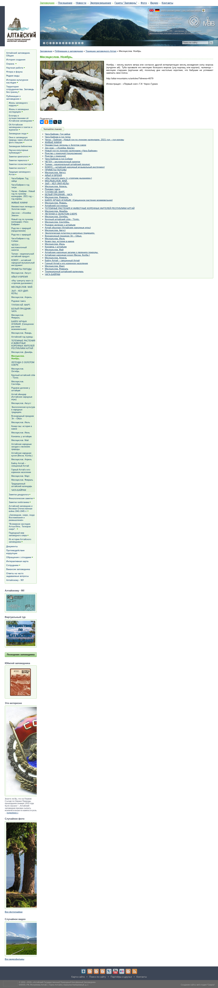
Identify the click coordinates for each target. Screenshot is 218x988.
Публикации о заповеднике (69, 51)
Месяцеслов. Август (55, 230)
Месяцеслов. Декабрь (56, 211)
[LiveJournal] (60, 122)
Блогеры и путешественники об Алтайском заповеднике (20, 118)
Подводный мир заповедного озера (18, 534)
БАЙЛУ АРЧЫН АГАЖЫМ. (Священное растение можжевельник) (79, 200)
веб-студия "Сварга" (206, 985)
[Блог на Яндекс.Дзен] (102, 971)
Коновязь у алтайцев (56, 246)
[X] (55, 122)
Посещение (65, 2)
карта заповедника (170, 10)
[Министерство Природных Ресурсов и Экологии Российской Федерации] (203, 10)
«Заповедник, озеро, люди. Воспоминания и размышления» (22, 517)
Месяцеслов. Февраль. (57, 197)
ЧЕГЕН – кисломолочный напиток (62, 161)
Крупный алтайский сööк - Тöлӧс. (62, 219)
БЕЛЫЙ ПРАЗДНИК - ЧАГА (58, 194)
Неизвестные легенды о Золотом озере (65, 145)
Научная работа (14, 67)
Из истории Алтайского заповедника (20, 540)
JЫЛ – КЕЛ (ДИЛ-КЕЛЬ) (57, 183)
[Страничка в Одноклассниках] (96, 971)
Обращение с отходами (18, 557)
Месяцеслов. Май (54, 249)
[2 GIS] (128, 971)
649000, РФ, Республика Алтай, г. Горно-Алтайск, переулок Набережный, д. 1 (53, 985)
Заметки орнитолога (18, 156)
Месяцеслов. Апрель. (56, 186)
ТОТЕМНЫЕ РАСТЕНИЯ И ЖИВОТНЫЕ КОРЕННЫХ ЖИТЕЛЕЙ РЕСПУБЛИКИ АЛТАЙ (90, 208)
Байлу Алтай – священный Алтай (62, 260)
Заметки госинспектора (20, 164)
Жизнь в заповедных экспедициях (19, 110)
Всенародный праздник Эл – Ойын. (63, 236)
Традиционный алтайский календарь (64, 271)
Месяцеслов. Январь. (56, 202)
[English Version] (151, 10)
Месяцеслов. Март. (55, 266)
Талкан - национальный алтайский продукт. (67, 164)
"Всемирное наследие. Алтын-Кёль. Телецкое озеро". (20, 526)
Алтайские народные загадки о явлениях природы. (71, 252)
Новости (81, 2)
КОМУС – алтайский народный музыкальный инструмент (75, 167)
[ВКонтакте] (42, 122)
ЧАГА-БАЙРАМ (52, 274)
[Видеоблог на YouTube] (115, 971)
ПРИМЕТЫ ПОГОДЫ (55, 169)
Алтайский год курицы (56, 205)
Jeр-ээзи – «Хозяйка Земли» (60, 148)
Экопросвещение (100, 2)
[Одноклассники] (46, 122)
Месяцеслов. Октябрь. (56, 216)
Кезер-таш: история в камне (59, 241)
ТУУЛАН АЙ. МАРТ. (55, 191)
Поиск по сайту (97, 976)
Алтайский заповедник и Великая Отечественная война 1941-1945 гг (20, 508)
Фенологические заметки (21, 498)
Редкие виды (12, 75)
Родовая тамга (52, 189)
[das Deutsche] (157, 10)
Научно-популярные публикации (18, 151)
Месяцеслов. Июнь (55, 244)
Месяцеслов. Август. (55, 172)
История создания (15, 59)
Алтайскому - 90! (15, 580)
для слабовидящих (191, 10)
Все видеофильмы (14, 959)
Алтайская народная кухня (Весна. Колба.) (67, 255)
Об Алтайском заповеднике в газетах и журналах (20, 127)
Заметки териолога (18, 160)
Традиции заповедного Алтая (101, 51)
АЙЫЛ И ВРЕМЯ (53, 175)
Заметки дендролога (19, 494)
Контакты (167, 2)
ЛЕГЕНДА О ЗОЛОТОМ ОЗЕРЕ (61, 214)
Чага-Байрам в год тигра (58, 137)
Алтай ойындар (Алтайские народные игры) (68, 227)
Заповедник (47, 2)
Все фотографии (14, 912)
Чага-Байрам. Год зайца (57, 134)
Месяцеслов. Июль (55, 238)
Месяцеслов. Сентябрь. (57, 222)
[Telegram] (89, 971)
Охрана (10, 63)
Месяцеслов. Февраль (56, 268)
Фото (144, 2)
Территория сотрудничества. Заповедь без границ (20, 89)
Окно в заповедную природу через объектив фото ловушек (20, 140)
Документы (12, 546)
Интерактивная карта (17, 561)
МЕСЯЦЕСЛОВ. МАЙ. (56, 180)
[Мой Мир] (51, 122)
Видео (154, 2)
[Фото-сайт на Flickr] (121, 971)
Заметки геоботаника (19, 502)
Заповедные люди (17, 133)
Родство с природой (55, 156)
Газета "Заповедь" (126, 2)
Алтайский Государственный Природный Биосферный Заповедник (64, 982)
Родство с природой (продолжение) (63, 153)
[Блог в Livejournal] (109, 971)
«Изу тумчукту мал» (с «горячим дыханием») (68, 178)
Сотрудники (12, 565)
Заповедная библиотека (20, 146)
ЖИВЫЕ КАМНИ (53, 142)
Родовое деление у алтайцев (60, 225)
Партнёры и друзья (121, 976)
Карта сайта (78, 976)
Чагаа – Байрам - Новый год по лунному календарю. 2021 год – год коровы (84, 139)
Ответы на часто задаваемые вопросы (17, 574)
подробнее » (12, 813)
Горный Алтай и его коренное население (66, 263)
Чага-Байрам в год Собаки (59, 158)
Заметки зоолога (17, 168)
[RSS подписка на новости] (134, 971)
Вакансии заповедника (18, 569)
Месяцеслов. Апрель (56, 257)
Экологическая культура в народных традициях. (70, 233)
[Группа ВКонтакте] (83, 971)
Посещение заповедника (21, 654)
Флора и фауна (14, 71)
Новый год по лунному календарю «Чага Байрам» (71, 150)
